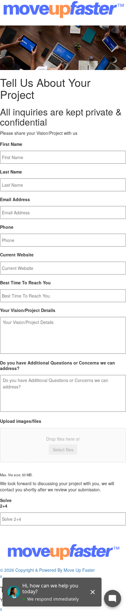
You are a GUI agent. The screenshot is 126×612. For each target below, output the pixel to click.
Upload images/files (20, 421)
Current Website (17, 254)
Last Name (11, 171)
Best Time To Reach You (25, 282)
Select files (63, 449)
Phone (6, 227)
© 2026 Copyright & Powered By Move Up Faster (47, 570)
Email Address (15, 199)
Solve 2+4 (6, 503)
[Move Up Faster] (63, 12)
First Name (11, 144)
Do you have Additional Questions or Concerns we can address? (57, 365)
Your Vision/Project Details (27, 310)
